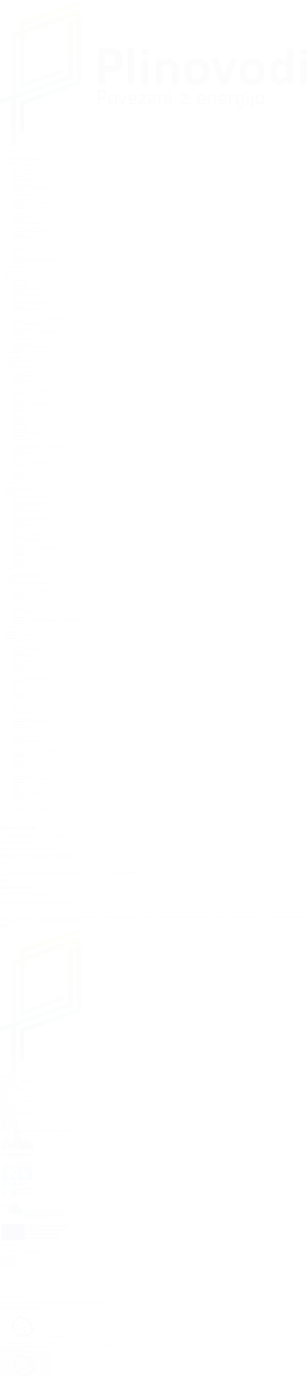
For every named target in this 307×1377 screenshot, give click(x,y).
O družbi (10, 150)
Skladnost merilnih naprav (26, 323)
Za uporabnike (13, 352)
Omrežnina (18, 395)
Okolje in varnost (21, 338)
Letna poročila (20, 208)
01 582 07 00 (6, 1256)
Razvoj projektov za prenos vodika (30, 583)
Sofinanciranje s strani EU (26, 309)
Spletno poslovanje (22, 525)
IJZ (14, 684)
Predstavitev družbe (23, 193)
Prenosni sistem (14, 265)
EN (2, 819)
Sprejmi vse (6, 1308)
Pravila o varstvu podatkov (26, 741)
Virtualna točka (20, 424)
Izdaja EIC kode (21, 453)
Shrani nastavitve (9, 1350)
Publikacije (18, 756)
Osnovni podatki (21, 165)
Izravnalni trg (19, 410)
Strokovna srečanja (22, 712)
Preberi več (12, 162)
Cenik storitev (20, 467)
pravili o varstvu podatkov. (126, 871)
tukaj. (76, 874)
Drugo (9, 626)
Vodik (9, 568)
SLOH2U (18, 597)
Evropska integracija (23, 611)
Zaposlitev (18, 698)
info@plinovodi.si (9, 1075)
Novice (16, 784)
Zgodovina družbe (22, 179)
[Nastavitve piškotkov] (25, 1364)
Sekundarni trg (20, 438)
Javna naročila (20, 640)
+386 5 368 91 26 (9, 1110)
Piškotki (17, 799)
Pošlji (3, 880)
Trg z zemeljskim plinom (25, 511)
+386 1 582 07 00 (9, 1087)
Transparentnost (21, 669)
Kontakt (17, 251)
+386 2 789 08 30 (9, 1121)
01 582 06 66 (6, 1265)
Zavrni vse (20, 1308)
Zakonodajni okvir (22, 655)
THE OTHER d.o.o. (32, 1251)
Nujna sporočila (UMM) (25, 539)
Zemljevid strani (21, 770)
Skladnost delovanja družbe (27, 222)
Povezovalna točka (22, 381)
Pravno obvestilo (21, 727)
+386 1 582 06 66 (9, 1127)
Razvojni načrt (20, 280)
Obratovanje (12, 482)
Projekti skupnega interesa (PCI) (29, 294)
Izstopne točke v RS (23, 366)
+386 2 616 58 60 (9, 1098)
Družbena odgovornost (24, 237)
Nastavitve (33, 1308)
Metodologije (19, 554)
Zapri (23, 1350)
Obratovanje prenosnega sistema (29, 496)
